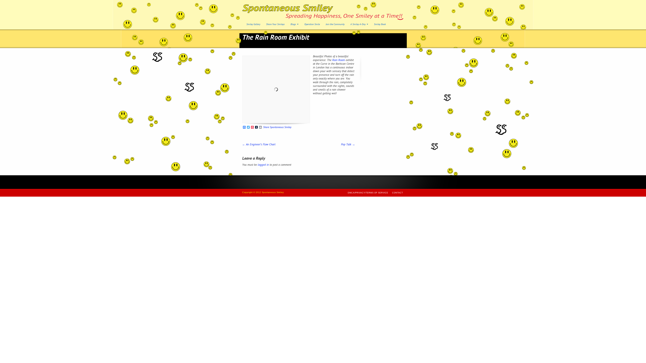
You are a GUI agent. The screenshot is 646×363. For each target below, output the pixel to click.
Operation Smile (312, 24)
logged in (263, 165)
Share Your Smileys (275, 24)
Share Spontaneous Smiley (277, 127)
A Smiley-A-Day (358, 24)
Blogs (293, 24)
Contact (397, 193)
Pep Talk (348, 145)
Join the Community (335, 24)
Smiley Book (380, 24)
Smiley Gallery (253, 24)
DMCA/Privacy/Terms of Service (368, 193)
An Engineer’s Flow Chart (258, 145)
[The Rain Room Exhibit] (276, 89)
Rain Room (338, 60)
